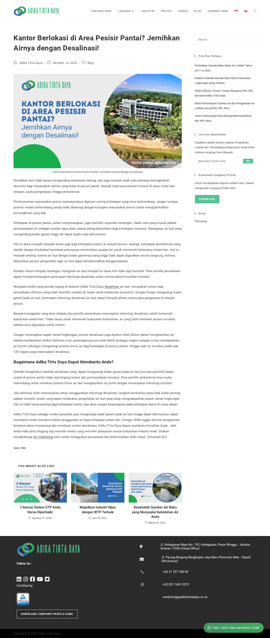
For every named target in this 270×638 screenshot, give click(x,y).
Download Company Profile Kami (47, 614)
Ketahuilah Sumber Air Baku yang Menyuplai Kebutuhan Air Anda (155, 512)
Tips (23, 448)
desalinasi (112, 287)
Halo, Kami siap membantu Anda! (236, 628)
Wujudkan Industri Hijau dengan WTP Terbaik (98, 509)
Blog (91, 63)
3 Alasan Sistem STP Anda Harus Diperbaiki (40, 509)
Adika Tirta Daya (31, 63)
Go (248, 161)
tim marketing (43, 437)
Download (207, 199)
